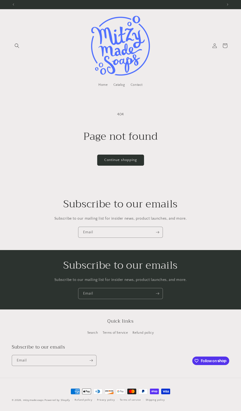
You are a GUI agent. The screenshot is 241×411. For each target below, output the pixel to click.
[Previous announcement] (13, 4)
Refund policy (143, 333)
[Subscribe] (157, 232)
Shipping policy (155, 400)
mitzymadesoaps (33, 400)
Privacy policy (106, 400)
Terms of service (130, 400)
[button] (17, 46)
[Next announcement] (227, 4)
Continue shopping (120, 160)
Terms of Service (115, 333)
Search (92, 333)
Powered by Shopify (57, 400)
